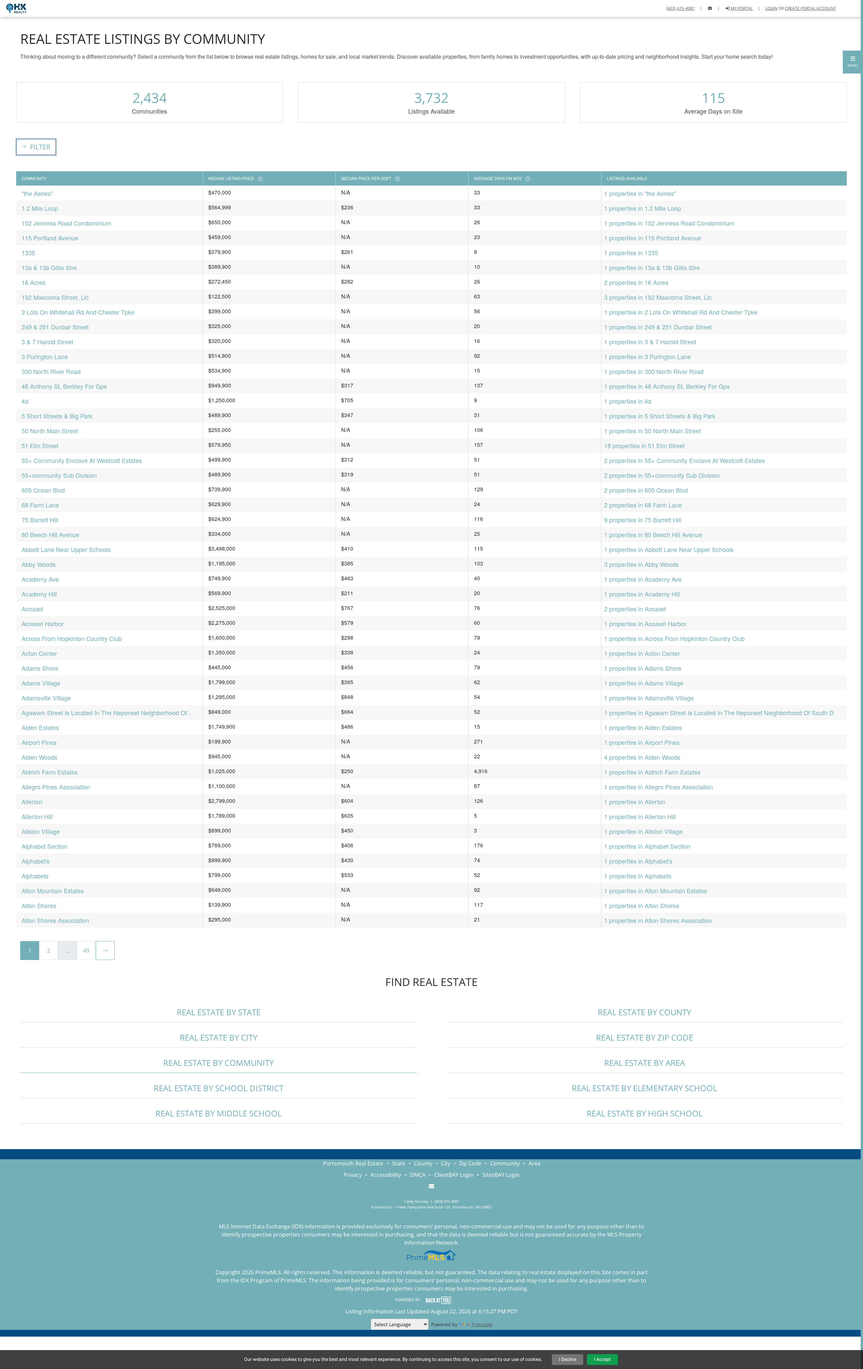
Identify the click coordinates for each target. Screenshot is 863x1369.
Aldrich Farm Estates (50, 771)
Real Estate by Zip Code (644, 1037)
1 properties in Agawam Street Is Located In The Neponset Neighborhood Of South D (719, 712)
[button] (853, 62)
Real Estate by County (644, 1012)
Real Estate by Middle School (218, 1113)
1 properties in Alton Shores (641, 905)
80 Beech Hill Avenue (50, 534)
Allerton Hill (37, 816)
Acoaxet (32, 608)
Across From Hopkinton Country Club (72, 638)
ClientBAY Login (454, 1174)
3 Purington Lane (45, 356)
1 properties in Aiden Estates (643, 727)
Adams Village (41, 682)
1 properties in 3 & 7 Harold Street (650, 341)
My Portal (741, 8)
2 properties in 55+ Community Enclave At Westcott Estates (684, 460)
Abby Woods (39, 564)
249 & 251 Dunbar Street (55, 326)
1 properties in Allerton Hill (640, 816)
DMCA (417, 1174)
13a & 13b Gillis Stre (49, 267)
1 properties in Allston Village (643, 831)
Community (505, 1163)
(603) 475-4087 (680, 8)
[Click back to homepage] (14, 7)
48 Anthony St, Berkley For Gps (64, 386)
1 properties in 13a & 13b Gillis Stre (652, 267)
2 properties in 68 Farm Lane (643, 504)
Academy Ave (40, 579)
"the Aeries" (37, 193)
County (423, 1163)
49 (86, 950)
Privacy (353, 1174)
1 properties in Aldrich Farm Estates (652, 771)
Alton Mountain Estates (53, 890)
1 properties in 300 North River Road (654, 371)
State (398, 1163)
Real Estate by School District (219, 1088)
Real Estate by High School (645, 1113)
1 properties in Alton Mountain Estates (655, 890)
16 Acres (34, 282)
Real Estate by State (219, 1012)
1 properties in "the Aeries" (640, 193)
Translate (482, 1324)
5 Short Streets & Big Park (57, 415)
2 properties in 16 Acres (636, 282)
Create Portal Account (810, 8)
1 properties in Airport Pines (642, 742)
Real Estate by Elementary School (644, 1088)
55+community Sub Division (59, 475)
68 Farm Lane (40, 504)
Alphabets (35, 875)
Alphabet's (36, 860)
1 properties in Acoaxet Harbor (645, 623)
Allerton (32, 801)
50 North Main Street (50, 430)
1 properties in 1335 (631, 252)
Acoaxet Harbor (42, 623)
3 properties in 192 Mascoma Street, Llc (658, 297)
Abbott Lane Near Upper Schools (66, 549)
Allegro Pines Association (56, 786)
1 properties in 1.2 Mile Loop (642, 208)
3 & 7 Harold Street (47, 341)
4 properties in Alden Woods (642, 757)
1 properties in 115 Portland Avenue (652, 237)
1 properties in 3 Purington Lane (647, 356)
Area (534, 1163)
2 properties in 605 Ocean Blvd (646, 490)
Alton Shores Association (55, 920)
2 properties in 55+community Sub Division (662, 475)
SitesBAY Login (500, 1174)
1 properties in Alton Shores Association (658, 920)
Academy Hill (39, 593)
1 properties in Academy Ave (643, 579)
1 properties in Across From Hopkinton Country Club (674, 638)
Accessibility (385, 1174)
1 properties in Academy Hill (642, 593)
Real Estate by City (218, 1037)
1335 (28, 252)
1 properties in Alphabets (638, 875)
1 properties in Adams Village (643, 682)
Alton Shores (39, 905)
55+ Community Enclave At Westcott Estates (82, 460)
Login (771, 8)
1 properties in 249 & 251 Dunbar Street (658, 326)
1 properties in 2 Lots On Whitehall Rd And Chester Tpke (680, 312)
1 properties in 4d (627, 401)
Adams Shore (40, 668)
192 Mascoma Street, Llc (55, 297)
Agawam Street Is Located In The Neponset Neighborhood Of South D (104, 712)
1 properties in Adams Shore (642, 668)
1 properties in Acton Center (642, 653)
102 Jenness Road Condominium (66, 223)
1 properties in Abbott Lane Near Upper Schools (669, 549)
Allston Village (41, 831)
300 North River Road (51, 371)
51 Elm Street (40, 445)
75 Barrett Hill (40, 519)
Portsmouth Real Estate (353, 1163)
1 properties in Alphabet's (638, 860)
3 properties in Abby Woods (641, 564)
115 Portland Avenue (50, 237)
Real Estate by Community (218, 1062)
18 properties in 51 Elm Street (644, 445)
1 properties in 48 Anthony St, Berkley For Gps (667, 386)
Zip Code (470, 1163)
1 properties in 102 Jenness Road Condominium (669, 223)
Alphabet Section (44, 846)
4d (25, 401)
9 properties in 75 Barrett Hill (642, 519)
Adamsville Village (46, 697)
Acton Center (39, 653)
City (445, 1163)
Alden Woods (39, 757)
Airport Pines (39, 742)
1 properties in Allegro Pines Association (658, 786)
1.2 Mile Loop (40, 208)
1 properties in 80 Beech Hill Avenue (653, 534)
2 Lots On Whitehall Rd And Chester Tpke (78, 312)
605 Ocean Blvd (43, 490)
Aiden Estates (40, 727)
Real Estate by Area (644, 1062)
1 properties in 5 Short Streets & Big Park (659, 415)
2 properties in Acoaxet (635, 608)
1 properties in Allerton (634, 801)
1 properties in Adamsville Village (649, 697)
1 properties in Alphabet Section (647, 846)
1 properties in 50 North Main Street (652, 430)
